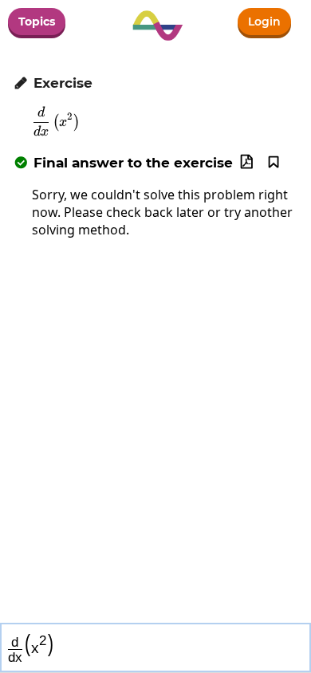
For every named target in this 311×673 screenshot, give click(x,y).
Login (264, 21)
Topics (36, 21)
